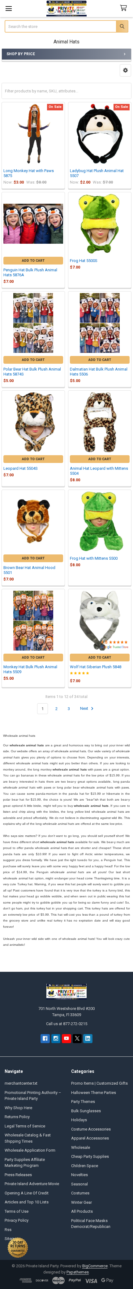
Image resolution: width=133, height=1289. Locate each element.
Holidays (79, 1120)
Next (84, 708)
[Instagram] (55, 1038)
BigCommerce (95, 1266)
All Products (82, 1211)
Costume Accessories (91, 1129)
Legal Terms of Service (25, 1126)
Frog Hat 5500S (83, 260)
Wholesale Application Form (30, 1150)
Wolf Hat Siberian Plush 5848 (95, 667)
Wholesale (80, 1147)
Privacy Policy (16, 1220)
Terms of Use (16, 1211)
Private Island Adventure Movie (32, 1183)
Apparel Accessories (90, 1138)
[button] (125, 70)
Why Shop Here (18, 1107)
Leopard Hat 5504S (20, 468)
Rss (8, 1229)
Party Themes (83, 1101)
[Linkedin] (87, 1038)
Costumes (80, 1193)
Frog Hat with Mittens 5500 (94, 558)
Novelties (79, 1174)
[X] (77, 1038)
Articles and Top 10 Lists (27, 1202)
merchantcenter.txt (21, 1083)
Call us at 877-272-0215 (66, 1023)
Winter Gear (81, 1202)
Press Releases (18, 1174)
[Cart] (124, 8)
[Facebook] (45, 1038)
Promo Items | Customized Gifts (99, 1083)
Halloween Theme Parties (93, 1092)
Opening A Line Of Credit (27, 1193)
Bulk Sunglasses (86, 1111)
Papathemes (77, 1272)
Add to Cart (33, 261)
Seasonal (79, 1184)
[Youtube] (66, 1038)
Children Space (84, 1165)
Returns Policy (17, 1116)
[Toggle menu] (8, 8)
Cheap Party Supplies (90, 1156)
